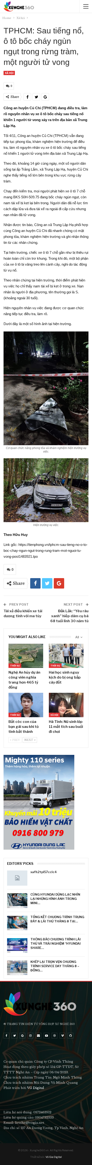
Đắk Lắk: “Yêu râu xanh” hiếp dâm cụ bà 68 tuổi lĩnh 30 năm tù (69, 616)
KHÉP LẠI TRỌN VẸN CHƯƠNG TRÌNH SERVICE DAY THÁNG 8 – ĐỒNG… (54, 966)
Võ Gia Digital (54, 1157)
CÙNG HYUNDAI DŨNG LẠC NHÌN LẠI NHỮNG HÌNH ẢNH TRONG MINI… (55, 899)
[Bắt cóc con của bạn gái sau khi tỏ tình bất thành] (25, 705)
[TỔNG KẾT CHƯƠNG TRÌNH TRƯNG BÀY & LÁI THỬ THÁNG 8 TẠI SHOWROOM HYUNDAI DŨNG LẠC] (17, 923)
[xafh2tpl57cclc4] (17, 878)
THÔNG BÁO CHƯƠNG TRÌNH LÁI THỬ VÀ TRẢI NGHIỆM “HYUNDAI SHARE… (55, 943)
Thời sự (15, 665)
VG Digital (35, 1088)
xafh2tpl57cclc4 (43, 872)
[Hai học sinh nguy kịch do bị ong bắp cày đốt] (66, 656)
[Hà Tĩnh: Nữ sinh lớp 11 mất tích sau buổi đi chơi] (66, 705)
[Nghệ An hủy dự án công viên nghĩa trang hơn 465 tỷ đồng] (25, 656)
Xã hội (9, 73)
